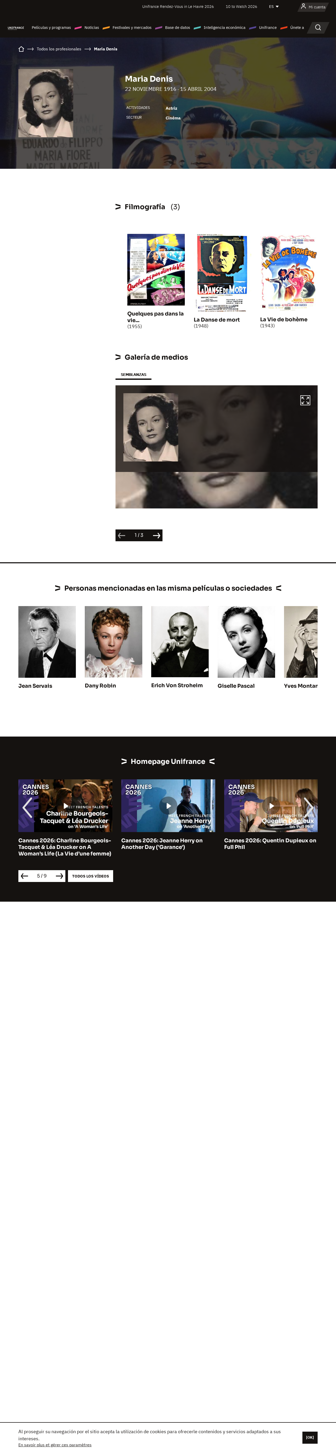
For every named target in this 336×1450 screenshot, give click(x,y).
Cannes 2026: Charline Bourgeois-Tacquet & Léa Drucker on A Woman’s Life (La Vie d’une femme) (64, 847)
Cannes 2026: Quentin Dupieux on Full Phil (270, 843)
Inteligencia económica (224, 27)
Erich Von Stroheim (177, 685)
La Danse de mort (217, 320)
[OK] (310, 1437)
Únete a (297, 27)
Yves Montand (303, 686)
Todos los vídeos (90, 876)
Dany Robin (100, 685)
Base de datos (177, 27)
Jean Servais (35, 686)
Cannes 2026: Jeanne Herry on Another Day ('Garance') (162, 843)
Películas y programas (51, 27)
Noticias (92, 27)
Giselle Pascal (236, 686)
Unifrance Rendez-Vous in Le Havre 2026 (178, 6)
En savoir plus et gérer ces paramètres (55, 1444)
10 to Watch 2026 (241, 6)
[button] (305, 401)
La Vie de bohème (283, 319)
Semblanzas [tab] (133, 374)
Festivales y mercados (132, 27)
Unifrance (268, 27)
